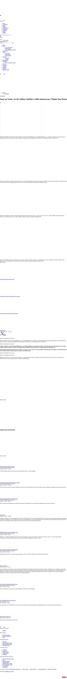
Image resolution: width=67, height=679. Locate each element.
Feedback (5, 654)
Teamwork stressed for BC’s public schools (9, 498)
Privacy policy (25, 669)
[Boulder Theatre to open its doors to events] (7, 531)
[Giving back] (7, 513)
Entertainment (5, 28)
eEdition (4, 32)
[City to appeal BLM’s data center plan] (7, 599)
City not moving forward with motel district (9, 549)
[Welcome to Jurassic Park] (7, 615)
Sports (4, 25)
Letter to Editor (6, 652)
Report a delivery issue (7, 644)
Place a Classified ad (7, 636)
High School (7, 54)
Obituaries (5, 29)
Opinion (4, 26)
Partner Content (6, 69)
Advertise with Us (6, 635)
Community (5, 24)
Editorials (7, 58)
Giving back (2, 515)
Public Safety (8, 48)
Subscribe (5, 67)
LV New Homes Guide (7, 664)
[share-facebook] (0, 335)
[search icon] (0, 36)
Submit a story (6, 653)
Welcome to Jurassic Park (5, 616)
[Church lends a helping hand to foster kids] (7, 583)
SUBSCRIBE (64, 677)
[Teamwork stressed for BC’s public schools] (7, 497)
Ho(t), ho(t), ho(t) (3, 565)
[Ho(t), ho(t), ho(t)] (7, 564)
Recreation (7, 53)
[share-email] (4, 335)
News (4, 23)
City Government (8, 47)
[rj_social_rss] (4, 74)
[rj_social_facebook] (0, 74)
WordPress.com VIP (9, 671)
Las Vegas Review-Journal (8, 658)
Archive (4, 66)
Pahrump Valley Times (7, 663)
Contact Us (5, 650)
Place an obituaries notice (10, 62)
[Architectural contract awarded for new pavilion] (7, 481)
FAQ (4, 637)
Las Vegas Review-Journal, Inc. (14, 669)
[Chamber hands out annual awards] (7, 465)
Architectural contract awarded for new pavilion (10, 482)
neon (4, 660)
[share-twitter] (2, 335)
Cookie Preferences (42, 669)
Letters (6, 59)
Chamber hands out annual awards (7, 466)
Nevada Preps (8, 55)
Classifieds (5, 30)
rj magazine (5, 667)
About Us (5, 649)
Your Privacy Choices (51, 669)
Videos (4, 31)
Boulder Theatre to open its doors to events (9, 532)
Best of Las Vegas (6, 661)
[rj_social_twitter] (2, 74)
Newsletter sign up (6, 645)
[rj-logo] (13, 18)
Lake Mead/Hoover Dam (10, 49)
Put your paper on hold (7, 642)
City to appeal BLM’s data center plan (8, 600)
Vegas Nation (5, 665)
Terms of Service (33, 669)
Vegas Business (6, 662)
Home (4, 45)
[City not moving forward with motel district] (7, 548)
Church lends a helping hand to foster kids (8, 584)
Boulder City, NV (3, 41)
